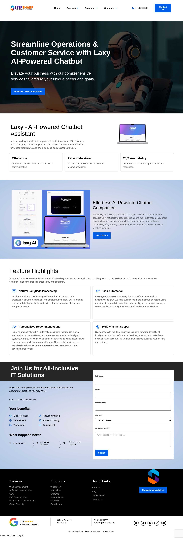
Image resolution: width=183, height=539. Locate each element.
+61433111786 (142, 8)
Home (2, 536)
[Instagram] (156, 523)
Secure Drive (56, 497)
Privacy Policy (108, 532)
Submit (101, 453)
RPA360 (54, 500)
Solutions (11, 536)
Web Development (18, 487)
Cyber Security (16, 504)
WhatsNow (55, 487)
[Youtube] (163, 523)
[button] (72, 8)
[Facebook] (150, 523)
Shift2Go (54, 494)
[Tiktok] (143, 523)
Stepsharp (79, 532)
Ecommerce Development (22, 500)
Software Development (20, 490)
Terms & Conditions (92, 532)
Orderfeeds (56, 504)
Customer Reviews (29, 525)
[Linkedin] (136, 523)
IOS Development (18, 497)
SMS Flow (55, 490)
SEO (11, 494)
